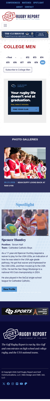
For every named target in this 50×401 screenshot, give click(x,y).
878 (29, 63)
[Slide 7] (32, 292)
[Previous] (6, 169)
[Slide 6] (28, 292)
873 (35, 57)
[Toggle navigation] (5, 25)
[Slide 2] (14, 292)
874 (42, 57)
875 (8, 63)
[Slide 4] (21, 292)
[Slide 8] (36, 292)
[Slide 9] (39, 292)
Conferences (13, 2)
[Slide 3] (17, 292)
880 (43, 63)
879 (37, 63)
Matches (26, 2)
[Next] (44, 169)
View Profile (9, 289)
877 (22, 63)
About (19, 7)
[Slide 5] (25, 292)
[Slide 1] (10, 292)
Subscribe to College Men (17, 69)
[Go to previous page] (16, 57)
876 (15, 63)
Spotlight (38, 2)
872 (28, 57)
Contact (29, 7)
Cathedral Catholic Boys (20, 247)
